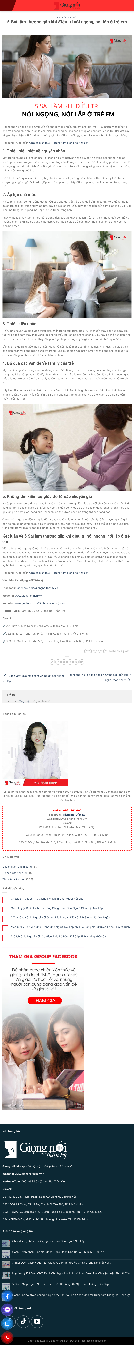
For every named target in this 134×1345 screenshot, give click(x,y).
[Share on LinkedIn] (81, 662)
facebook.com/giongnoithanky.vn (37, 588)
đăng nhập (24, 701)
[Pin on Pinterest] (76, 662)
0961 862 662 (30, 1181)
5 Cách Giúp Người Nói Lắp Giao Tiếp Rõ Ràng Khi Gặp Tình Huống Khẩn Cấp (59, 936)
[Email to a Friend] (70, 662)
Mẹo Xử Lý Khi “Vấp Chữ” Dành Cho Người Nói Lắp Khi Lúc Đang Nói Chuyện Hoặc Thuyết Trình (70, 927)
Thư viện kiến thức (67, 17)
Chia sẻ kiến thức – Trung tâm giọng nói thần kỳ (58, 142)
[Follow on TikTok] (23, 1321)
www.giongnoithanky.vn (29, 595)
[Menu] (4, 6)
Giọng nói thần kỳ (74, 814)
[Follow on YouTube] (37, 1321)
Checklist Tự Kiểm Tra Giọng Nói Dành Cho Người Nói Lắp (47, 898)
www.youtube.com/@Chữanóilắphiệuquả (40, 603)
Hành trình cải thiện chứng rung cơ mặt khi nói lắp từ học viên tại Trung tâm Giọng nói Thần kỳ (71, 1295)
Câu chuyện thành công (17, 866)
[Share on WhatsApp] (52, 662)
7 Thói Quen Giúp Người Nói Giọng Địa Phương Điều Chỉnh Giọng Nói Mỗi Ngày (60, 917)
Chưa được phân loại (15, 873)
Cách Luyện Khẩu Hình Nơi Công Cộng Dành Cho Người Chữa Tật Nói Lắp (57, 908)
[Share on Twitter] (64, 662)
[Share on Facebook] (58, 662)
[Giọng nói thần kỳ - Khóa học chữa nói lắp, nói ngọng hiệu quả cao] (67, 5)
